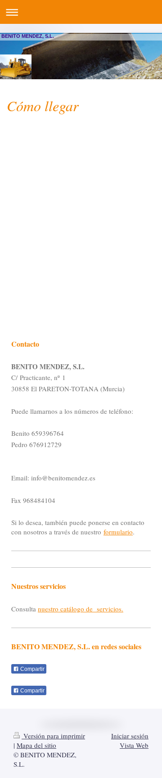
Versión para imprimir (53, 735)
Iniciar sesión (129, 735)
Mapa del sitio (36, 745)
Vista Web (134, 745)
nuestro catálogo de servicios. (80, 608)
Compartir (32, 669)
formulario (118, 531)
